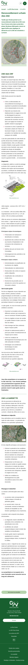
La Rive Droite (14, 627)
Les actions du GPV (14, 633)
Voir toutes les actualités (14, 592)
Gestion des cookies (14, 648)
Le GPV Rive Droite (12, 9)
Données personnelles (14, 651)
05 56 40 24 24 (14, 616)
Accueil (3, 9)
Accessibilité (14, 654)
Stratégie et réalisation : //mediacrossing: (14, 660)
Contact (14, 620)
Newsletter (14, 636)
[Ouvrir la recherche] (20, 3)
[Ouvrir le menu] (25, 3)
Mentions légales (14, 657)
